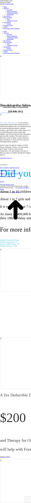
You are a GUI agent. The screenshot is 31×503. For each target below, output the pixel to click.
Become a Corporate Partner (7, 176)
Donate (2, 181)
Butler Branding (16, 192)
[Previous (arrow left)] (0, 228)
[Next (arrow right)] (2, 228)
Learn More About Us (6, 112)
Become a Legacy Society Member (9, 173)
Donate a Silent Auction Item (8, 170)
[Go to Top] (15, 225)
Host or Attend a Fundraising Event (9, 167)
